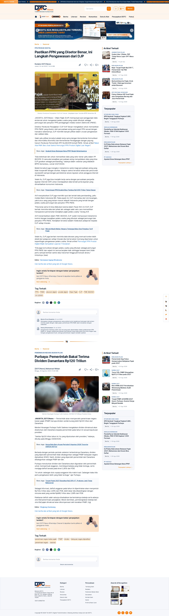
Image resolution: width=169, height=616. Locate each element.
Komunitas (93, 17)
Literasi (74, 17)
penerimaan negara (41, 542)
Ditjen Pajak (73, 292)
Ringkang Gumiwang (47, 507)
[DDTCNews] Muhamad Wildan (47, 369)
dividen (66, 539)
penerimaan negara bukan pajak (45, 539)
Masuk (130, 8)
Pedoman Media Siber (92, 592)
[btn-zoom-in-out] (80, 65)
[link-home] (36, 17)
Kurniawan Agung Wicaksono (51, 260)
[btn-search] (109, 9)
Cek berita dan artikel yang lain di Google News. (54, 264)
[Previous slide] (37, 30)
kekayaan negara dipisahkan (80, 539)
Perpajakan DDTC (119, 17)
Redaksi (87, 589)
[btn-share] (91, 65)
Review (83, 17)
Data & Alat (104, 17)
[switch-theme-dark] (116, 9)
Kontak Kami (89, 597)
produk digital (63, 292)
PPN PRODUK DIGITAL (43, 48)
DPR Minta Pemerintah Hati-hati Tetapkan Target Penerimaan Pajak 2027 (61, 1)
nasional (52, 542)
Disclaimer (88, 594)
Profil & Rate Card (90, 602)
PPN (36, 292)
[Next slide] (131, 30)
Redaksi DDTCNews (43, 64)
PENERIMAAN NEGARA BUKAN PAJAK (49, 353)
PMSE (42, 292)
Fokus (131, 17)
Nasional (46, 44)
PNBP (60, 539)
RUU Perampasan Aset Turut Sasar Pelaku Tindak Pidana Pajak (104, 1)
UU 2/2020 (39, 295)
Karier (87, 600)
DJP (80, 292)
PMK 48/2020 (89, 292)
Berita (65, 17)
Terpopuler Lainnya (124, 162)
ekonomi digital (51, 292)
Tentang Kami (89, 586)
